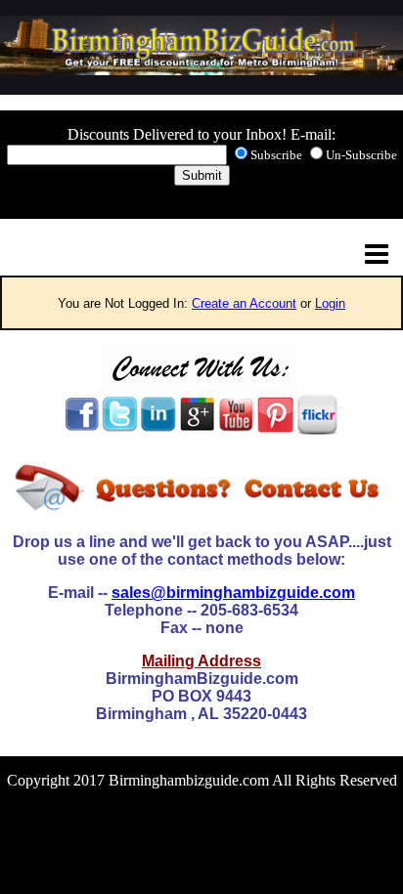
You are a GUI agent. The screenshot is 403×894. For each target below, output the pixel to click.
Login (330, 303)
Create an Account (244, 303)
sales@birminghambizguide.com (233, 592)
